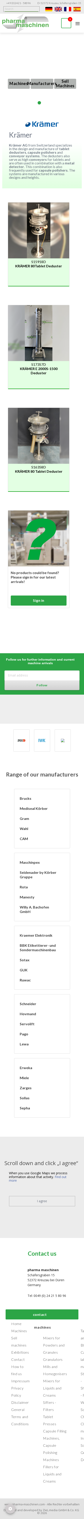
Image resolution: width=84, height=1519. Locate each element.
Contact (18, 1359)
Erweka (26, 1068)
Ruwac (25, 980)
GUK (24, 970)
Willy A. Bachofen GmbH (34, 909)
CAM (24, 838)
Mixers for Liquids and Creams (52, 1388)
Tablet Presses (49, 1420)
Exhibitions (20, 1352)
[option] (21, 740)
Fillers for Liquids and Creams (52, 1474)
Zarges (26, 1088)
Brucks (25, 798)
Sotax (25, 960)
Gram (24, 818)
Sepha (25, 1108)
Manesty (27, 897)
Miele (24, 1078)
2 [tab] (39, 102)
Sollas (25, 1098)
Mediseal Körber (34, 808)
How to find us (17, 1370)
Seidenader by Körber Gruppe (38, 874)
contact (40, 1314)
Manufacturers (42, 83)
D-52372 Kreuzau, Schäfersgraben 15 (59, 3)
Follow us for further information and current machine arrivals (40, 661)
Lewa (24, 1044)
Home (16, 1323)
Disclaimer (20, 1402)
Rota (24, 887)
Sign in (38, 600)
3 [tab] (45, 102)
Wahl (24, 828)
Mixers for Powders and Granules (54, 1345)
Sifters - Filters (49, 1406)
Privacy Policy (17, 1391)
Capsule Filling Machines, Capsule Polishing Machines (54, 1445)
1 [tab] (33, 102)
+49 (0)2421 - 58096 (18, 3)
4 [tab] (50, 102)
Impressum (20, 1381)
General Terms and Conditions (20, 1416)
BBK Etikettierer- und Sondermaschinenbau (38, 947)
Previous (3, 74)
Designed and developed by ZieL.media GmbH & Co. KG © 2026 (42, 1511)
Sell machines (19, 1341)
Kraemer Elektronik (36, 935)
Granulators (53, 1359)
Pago (24, 1034)
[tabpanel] (42, 72)
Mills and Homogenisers (55, 1370)
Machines (18, 83)
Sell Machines (65, 83)
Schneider (28, 1004)
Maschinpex (30, 862)
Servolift (27, 1024)
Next (81, 72)
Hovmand (28, 1014)
